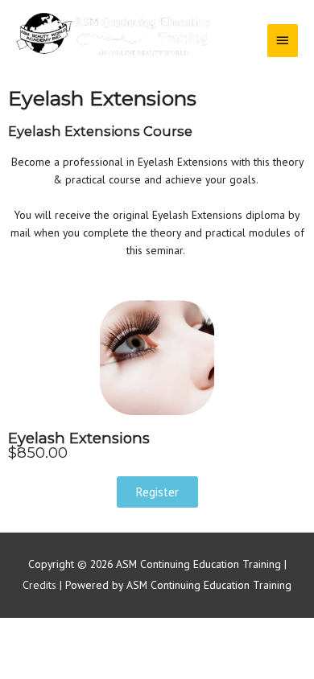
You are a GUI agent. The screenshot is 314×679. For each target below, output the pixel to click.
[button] (157, 492)
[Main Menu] (282, 40)
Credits (39, 585)
